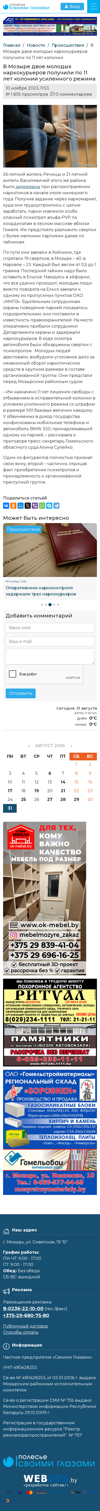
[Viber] (35, 506)
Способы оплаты (20, 1332)
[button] (42, 605)
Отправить (20, 693)
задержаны (27, 186)
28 (63, 799)
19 (36, 790)
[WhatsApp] (42, 506)
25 (23, 799)
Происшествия (68, 45)
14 (63, 782)
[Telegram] (56, 506)
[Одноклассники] (13, 506)
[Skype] (49, 506)
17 (10, 790)
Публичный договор (25, 1326)
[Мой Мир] (20, 506)
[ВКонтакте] (6, 506)
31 (10, 808)
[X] (28, 506)
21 (63, 790)
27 (50, 799)
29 (76, 799)
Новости (36, 45)
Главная (11, 45)
